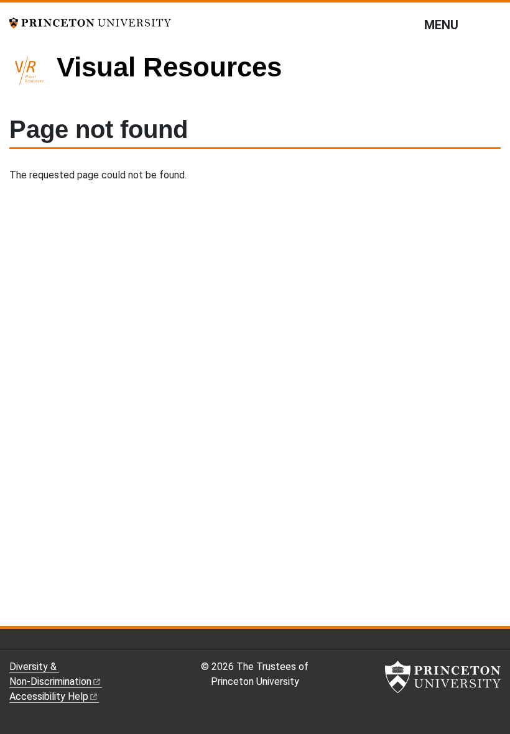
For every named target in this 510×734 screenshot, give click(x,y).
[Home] (33, 75)
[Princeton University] (90, 22)
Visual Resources (169, 67)
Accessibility (48, 696)
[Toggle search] (492, 24)
